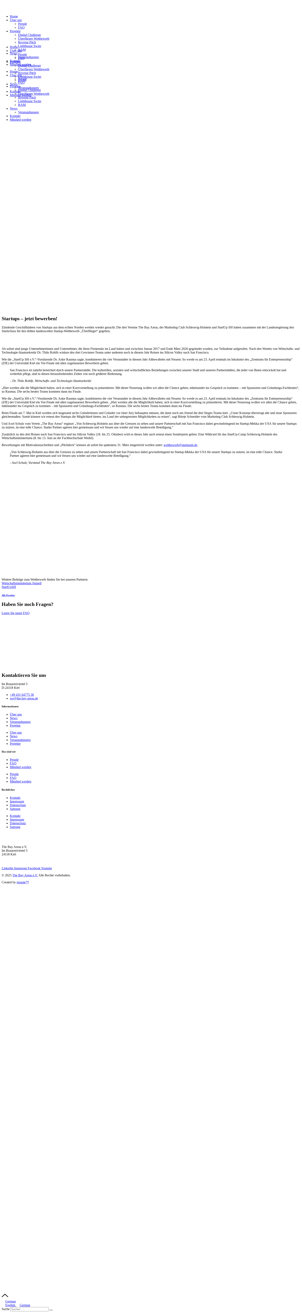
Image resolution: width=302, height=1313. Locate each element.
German (10, 1301)
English (10, 1305)
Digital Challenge (29, 90)
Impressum (17, 801)
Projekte (15, 31)
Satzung (15, 809)
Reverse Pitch (27, 42)
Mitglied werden (20, 95)
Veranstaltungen (28, 57)
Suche (6, 1309)
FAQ (21, 27)
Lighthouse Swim (29, 46)
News (13, 53)
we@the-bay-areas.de (16, 861)
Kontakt (15, 91)
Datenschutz (18, 805)
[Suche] (51, 1310)
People (22, 24)
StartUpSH (9, 587)
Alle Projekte (8, 595)
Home (14, 16)
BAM (22, 49)
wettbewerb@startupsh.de (180, 445)
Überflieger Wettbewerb (33, 93)
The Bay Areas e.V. (25, 875)
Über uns (16, 20)
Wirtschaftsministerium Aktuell (21, 583)
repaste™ (23, 882)
